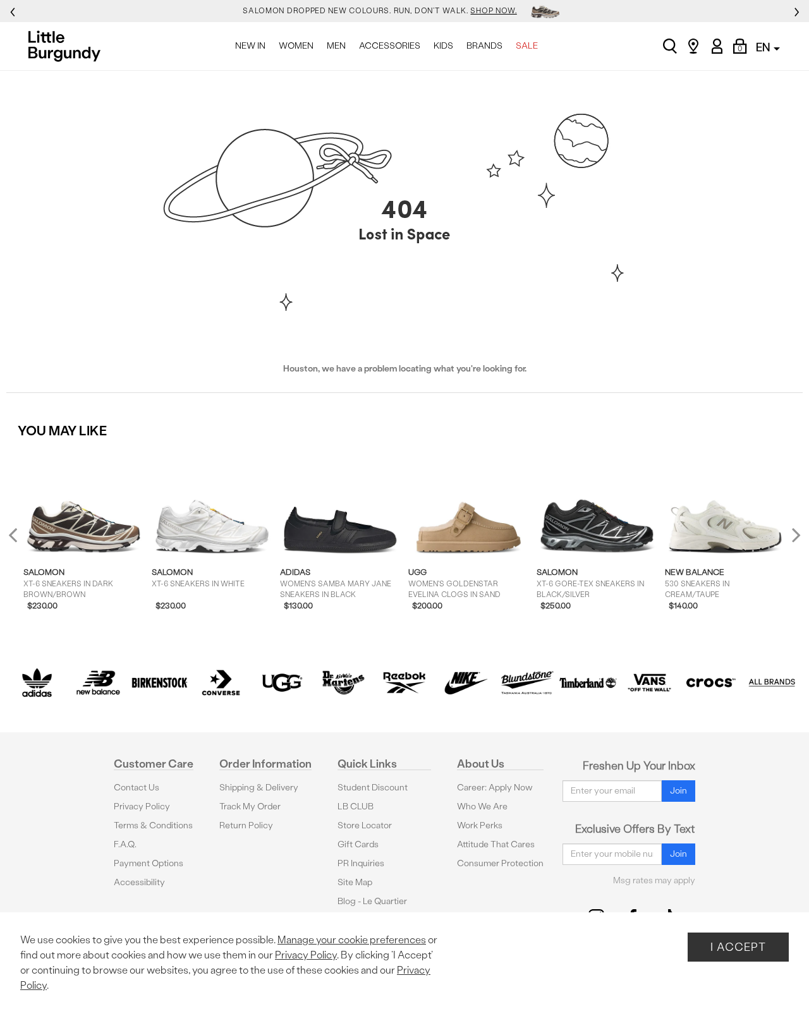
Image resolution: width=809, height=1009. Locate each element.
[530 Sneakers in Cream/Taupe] (725, 502)
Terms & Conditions (153, 825)
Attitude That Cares (496, 844)
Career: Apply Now (495, 787)
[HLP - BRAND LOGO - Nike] (465, 682)
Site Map (355, 882)
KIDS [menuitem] (443, 45)
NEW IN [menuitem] (250, 45)
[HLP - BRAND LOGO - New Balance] (98, 682)
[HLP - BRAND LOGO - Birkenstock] (159, 682)
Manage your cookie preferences (351, 940)
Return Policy (246, 825)
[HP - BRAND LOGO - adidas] (37, 682)
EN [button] (764, 47)
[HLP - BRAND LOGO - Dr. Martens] (343, 682)
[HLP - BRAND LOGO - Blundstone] (526, 682)
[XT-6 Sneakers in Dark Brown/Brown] (83, 502)
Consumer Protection (500, 863)
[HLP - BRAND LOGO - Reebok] (404, 682)
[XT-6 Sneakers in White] (212, 502)
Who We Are (482, 806)
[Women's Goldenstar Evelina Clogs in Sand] (468, 502)
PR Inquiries (361, 863)
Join (678, 790)
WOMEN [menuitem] (296, 45)
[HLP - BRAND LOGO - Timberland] (588, 682)
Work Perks (479, 825)
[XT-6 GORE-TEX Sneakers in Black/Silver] (597, 502)
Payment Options (148, 863)
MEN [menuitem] (336, 45)
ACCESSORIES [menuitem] (389, 45)
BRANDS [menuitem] (484, 45)
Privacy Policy (142, 806)
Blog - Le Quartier (372, 901)
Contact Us (136, 787)
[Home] (68, 46)
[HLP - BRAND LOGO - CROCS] (710, 682)
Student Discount (373, 787)
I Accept (738, 946)
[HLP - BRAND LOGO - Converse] (221, 682)
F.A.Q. (125, 844)
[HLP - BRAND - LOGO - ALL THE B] (772, 682)
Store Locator (365, 825)
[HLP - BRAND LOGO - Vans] (649, 682)
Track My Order (250, 806)
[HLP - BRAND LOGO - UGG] (282, 682)
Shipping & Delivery (258, 787)
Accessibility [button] (139, 882)
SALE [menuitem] (527, 45)
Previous (21, 540)
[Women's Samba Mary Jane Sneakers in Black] (340, 502)
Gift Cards (358, 844)
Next (793, 535)
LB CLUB (356, 806)
